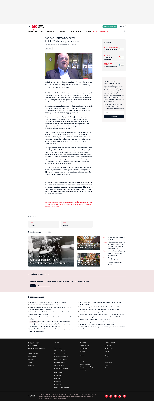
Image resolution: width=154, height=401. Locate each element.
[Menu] (29, 26)
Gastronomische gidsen (61, 368)
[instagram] (119, 396)
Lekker (107, 351)
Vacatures (31, 359)
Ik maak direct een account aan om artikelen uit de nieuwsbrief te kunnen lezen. (115, 106)
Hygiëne (82, 351)
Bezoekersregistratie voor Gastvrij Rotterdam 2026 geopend (97, 324)
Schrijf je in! (114, 116)
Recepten (57, 378)
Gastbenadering (84, 345)
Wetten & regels (59, 365)
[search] (124, 31)
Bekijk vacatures (119, 73)
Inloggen (122, 26)
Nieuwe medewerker (60, 351)
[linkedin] (115, 396)
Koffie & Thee (58, 384)
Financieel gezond (59, 362)
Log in (32, 286)
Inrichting (83, 370)
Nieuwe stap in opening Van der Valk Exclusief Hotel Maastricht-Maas (100, 307)
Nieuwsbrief (33, 343)
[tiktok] (124, 396)
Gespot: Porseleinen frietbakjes (39, 314)
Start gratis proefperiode (110, 26)
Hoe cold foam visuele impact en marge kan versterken (54, 321)
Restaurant (108, 362)
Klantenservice (32, 356)
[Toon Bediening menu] (68, 31)
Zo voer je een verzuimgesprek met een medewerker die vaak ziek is (50, 324)
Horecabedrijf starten (60, 359)
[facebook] (106, 396)
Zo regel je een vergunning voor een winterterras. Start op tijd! (98, 322)
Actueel (56, 342)
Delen (50, 48)
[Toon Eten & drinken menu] (57, 31)
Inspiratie (108, 356)
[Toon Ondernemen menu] (44, 31)
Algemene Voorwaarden (84, 396)
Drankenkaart (58, 381)
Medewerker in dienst (60, 354)
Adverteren (31, 365)
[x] (110, 396)
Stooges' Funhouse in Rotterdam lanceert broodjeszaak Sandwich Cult (50, 312)
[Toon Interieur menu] (83, 31)
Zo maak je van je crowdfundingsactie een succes (44, 305)
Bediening (83, 342)
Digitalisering (84, 348)
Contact (30, 362)
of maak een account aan (44, 286)
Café (106, 365)
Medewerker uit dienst (61, 356)
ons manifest (73, 394)
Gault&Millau (109, 348)
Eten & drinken (58, 372)
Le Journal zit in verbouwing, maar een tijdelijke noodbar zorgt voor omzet (116, 253)
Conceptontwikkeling (86, 367)
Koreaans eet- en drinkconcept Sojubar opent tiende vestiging (48, 302)
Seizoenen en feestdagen (61, 387)
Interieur (82, 361)
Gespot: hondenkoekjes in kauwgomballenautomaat (95, 312)
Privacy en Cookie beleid (46, 398)
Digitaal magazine (33, 353)
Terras (82, 356)
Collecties (32, 346)
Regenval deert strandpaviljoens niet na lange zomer (95, 319)
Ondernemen (58, 348)
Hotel (107, 368)
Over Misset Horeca (36, 348)
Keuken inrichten (85, 364)
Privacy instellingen (60, 398)
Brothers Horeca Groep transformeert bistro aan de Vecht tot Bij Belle (100, 317)
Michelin (108, 345)
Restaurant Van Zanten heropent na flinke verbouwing (46, 326)
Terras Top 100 (110, 342)
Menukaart (57, 375)
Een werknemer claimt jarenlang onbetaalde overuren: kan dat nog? (100, 309)
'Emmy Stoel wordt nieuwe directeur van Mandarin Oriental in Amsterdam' (102, 314)
